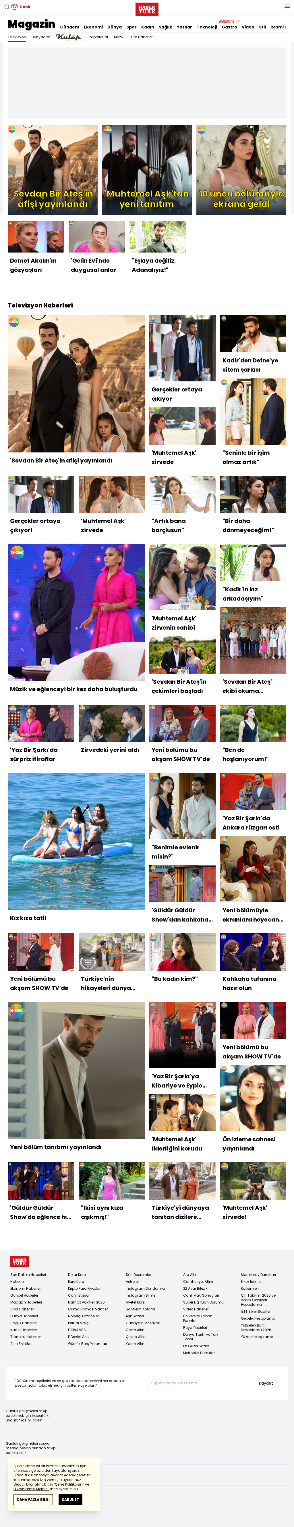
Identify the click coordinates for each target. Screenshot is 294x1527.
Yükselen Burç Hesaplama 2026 (256, 1327)
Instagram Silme (140, 1295)
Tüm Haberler (140, 37)
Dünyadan (41, 37)
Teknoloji (207, 27)
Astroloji (133, 1281)
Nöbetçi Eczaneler (83, 1316)
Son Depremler (138, 1274)
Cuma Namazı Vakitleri (88, 1309)
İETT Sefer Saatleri (256, 1311)
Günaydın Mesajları (143, 1322)
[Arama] (7, 7)
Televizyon (17, 37)
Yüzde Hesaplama (257, 1336)
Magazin (31, 24)
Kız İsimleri (250, 1288)
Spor (131, 27)
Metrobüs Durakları (199, 1352)
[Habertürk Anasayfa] (147, 8)
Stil (262, 27)
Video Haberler (195, 1309)
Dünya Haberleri (24, 1316)
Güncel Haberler (24, 1295)
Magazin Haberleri (26, 1302)
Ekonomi (93, 27)
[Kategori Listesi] (287, 7)
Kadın (147, 27)
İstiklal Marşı (78, 1322)
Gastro (229, 27)
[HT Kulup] (69, 37)
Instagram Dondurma (145, 1288)
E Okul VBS (77, 1329)
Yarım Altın (135, 1343)
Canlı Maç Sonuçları (201, 1295)
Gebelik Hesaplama (258, 1318)
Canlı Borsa (78, 1295)
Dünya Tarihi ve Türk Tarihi (200, 1336)
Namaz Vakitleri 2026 (86, 1302)
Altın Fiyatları (21, 1343)
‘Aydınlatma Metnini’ (31, 1488)
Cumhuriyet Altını (198, 1281)
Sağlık (165, 27)
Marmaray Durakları (258, 1274)
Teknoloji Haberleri (26, 1336)
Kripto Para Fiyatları (84, 1288)
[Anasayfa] (19, 1261)
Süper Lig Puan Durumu (203, 1302)
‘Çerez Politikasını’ (69, 1484)
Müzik (118, 37)
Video (248, 27)
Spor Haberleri (22, 1309)
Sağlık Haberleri (23, 1322)
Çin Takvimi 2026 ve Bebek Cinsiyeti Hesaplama (258, 1300)
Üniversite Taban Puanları (197, 1318)
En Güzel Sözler (196, 1345)
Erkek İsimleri (251, 1281)
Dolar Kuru (77, 1274)
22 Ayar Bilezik (195, 1288)
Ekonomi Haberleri (25, 1288)
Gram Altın (135, 1329)
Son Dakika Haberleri (28, 1274)
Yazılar (184, 27)
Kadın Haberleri (23, 1329)
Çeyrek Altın (136, 1336)
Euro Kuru (76, 1281)
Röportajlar (98, 37)
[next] (283, 170)
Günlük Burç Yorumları (87, 1343)
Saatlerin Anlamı (140, 1309)
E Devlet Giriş (79, 1336)
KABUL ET (70, 1499)
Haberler (17, 1281)
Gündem (69, 27)
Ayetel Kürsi (135, 1302)
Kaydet (266, 1383)
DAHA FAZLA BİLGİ (33, 1499)
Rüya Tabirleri (195, 1327)
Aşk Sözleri (135, 1316)
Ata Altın (190, 1274)
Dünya (114, 27)
